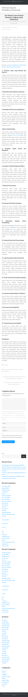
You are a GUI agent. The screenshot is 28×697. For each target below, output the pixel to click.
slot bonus (4, 534)
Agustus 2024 (5, 648)
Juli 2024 (4, 649)
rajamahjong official (6, 512)
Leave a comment (7, 29)
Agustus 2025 (5, 629)
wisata (3, 685)
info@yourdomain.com (18, 1)
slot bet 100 (5, 492)
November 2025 (5, 625)
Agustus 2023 (5, 661)
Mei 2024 (4, 653)
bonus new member (6, 495)
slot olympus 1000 (6, 486)
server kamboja (5, 519)
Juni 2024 (4, 651)
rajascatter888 (5, 488)
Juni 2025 (4, 633)
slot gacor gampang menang (8, 514)
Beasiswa (4, 671)
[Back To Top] (24, 693)
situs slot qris (5, 505)
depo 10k (4, 510)
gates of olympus (6, 499)
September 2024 (6, 646)
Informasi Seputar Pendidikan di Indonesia (13, 694)
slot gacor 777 (5, 508)
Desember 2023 (5, 657)
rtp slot (3, 527)
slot (3, 531)
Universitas (4, 684)
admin (15, 27)
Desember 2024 (5, 640)
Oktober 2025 (5, 627)
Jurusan (4, 672)
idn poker (4, 516)
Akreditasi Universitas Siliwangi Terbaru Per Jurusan (14, 467)
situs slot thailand (6, 497)
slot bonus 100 (15, 135)
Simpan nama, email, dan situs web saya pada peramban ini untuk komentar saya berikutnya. (12, 436)
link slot (3, 540)
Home (4, 21)
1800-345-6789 (7, 1)
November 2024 (5, 642)
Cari (3, 453)
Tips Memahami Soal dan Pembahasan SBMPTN (13, 465)
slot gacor (13, 229)
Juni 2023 (4, 662)
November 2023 (5, 659)
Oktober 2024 (5, 644)
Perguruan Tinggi (6, 676)
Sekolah (4, 678)
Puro (15, 695)
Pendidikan (5, 365)
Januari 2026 (5, 622)
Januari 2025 (5, 638)
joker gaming (5, 503)
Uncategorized (5, 682)
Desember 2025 (5, 623)
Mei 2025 (4, 635)
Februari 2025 (5, 636)
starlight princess (6, 490)
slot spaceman (5, 545)
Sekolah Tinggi (5, 680)
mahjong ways (5, 544)
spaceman (4, 506)
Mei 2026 (4, 620)
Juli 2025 (4, 631)
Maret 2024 (4, 655)
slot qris (4, 493)
